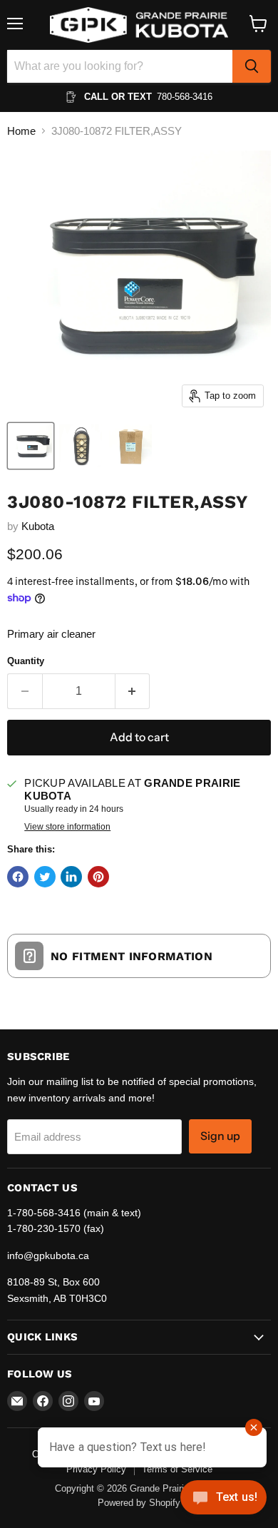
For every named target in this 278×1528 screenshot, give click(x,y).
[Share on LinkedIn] (71, 876)
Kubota (37, 526)
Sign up (220, 1136)
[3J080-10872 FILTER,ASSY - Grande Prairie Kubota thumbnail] (30, 446)
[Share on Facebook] (18, 876)
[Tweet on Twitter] (45, 876)
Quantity (25, 661)
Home (21, 131)
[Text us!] (223, 1500)
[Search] (251, 66)
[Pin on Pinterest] (98, 876)
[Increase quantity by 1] (132, 691)
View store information (67, 827)
